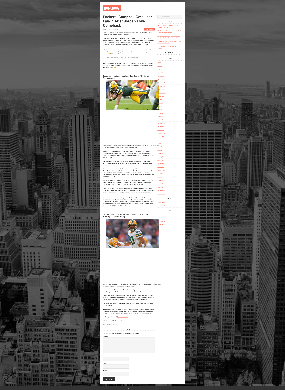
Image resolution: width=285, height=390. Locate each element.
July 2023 (159, 99)
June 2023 (160, 103)
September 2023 (161, 93)
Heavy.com (127, 321)
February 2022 (161, 157)
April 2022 (159, 150)
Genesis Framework (145, 388)
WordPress (152, 388)
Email (105, 363)
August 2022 (160, 136)
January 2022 (160, 160)
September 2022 (161, 133)
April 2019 (159, 177)
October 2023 (160, 89)
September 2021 (161, 170)
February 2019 (161, 184)
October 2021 (160, 167)
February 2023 (161, 116)
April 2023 (159, 109)
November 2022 (161, 126)
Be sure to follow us (122, 317)
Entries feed (160, 218)
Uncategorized (161, 206)
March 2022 (160, 153)
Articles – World (161, 202)
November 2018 (161, 194)
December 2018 (161, 190)
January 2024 (160, 79)
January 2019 (160, 187)
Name (105, 356)
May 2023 (159, 106)
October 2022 (160, 130)
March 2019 (160, 180)
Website (105, 371)
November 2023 (161, 86)
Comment (106, 336)
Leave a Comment (149, 29)
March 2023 (160, 113)
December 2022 (161, 123)
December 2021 (161, 163)
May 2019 (159, 173)
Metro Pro (137, 388)
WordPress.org (161, 224)
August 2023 (160, 96)
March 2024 (160, 72)
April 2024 (159, 69)
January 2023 (160, 120)
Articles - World (113, 324)
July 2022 (159, 140)
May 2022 (159, 147)
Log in (158, 214)
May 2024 (159, 66)
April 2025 (159, 62)
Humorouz (111, 8)
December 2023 (161, 83)
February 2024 (161, 76)
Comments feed (161, 221)
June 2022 (160, 143)
